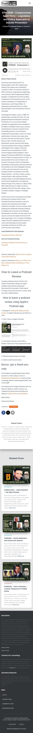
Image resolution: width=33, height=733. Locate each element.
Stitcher (15, 393)
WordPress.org (8, 708)
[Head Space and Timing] (9, 3)
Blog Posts (12, 724)
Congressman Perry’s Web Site (11, 235)
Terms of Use (5, 650)
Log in (4, 695)
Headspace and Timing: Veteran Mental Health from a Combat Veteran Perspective (16, 719)
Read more (12, 508)
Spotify (9, 393)
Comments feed (8, 703)
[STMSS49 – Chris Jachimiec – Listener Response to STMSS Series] (16, 571)
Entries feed (7, 699)
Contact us (12, 667)
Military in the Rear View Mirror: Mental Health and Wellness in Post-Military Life (16, 263)
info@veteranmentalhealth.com (11, 378)
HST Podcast (13, 406)
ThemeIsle (23, 728)
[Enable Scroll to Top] (29, 729)
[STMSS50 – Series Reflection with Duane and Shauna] (16, 523)
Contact (21, 724)
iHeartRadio (24, 393)
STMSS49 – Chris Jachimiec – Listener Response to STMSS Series (15, 589)
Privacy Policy (5, 647)
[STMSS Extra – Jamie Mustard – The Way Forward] (16, 474)
